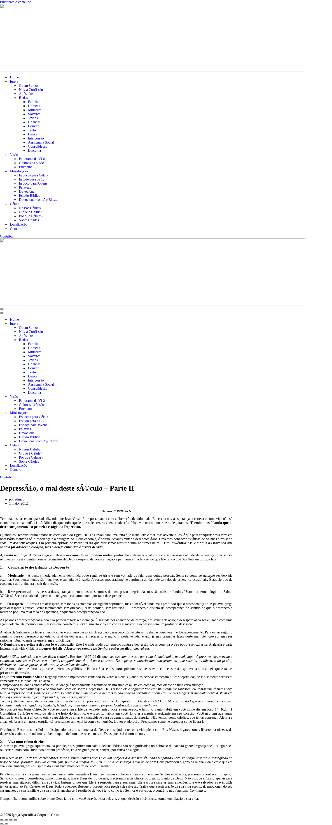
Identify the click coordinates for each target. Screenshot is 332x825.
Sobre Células (29, 220)
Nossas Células (30, 208)
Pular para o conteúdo (15, 2)
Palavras (25, 187)
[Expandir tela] (6, 820)
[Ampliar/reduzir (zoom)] (2, 820)
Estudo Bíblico (29, 195)
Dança (32, 134)
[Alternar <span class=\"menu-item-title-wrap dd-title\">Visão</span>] (79, 397)
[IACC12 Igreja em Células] (166, 37)
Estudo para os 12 (31, 179)
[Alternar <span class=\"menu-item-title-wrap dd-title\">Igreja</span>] (79, 324)
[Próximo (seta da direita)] (6, 824)
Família (33, 102)
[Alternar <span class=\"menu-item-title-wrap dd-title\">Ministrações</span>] (79, 413)
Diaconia (34, 150)
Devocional (27, 191)
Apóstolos (26, 94)
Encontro (25, 167)
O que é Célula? (30, 212)
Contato (15, 229)
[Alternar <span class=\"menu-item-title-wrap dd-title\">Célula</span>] (79, 445)
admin (19, 499)
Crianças (34, 122)
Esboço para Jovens (33, 183)
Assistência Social (41, 142)
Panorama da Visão (33, 159)
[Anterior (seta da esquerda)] (2, 824)
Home (14, 77)
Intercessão (36, 138)
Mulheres (34, 110)
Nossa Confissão (31, 89)
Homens (34, 106)
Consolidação (37, 146)
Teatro (32, 130)
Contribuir (7, 236)
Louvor (33, 126)
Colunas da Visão (31, 163)
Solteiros (34, 114)
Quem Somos (28, 85)
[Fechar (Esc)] (15, 820)
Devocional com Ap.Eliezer (38, 199)
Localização (18, 224)
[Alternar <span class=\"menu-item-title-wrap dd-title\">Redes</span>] (79, 340)
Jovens (33, 118)
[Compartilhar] (11, 820)
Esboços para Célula (33, 175)
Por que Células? (31, 216)
